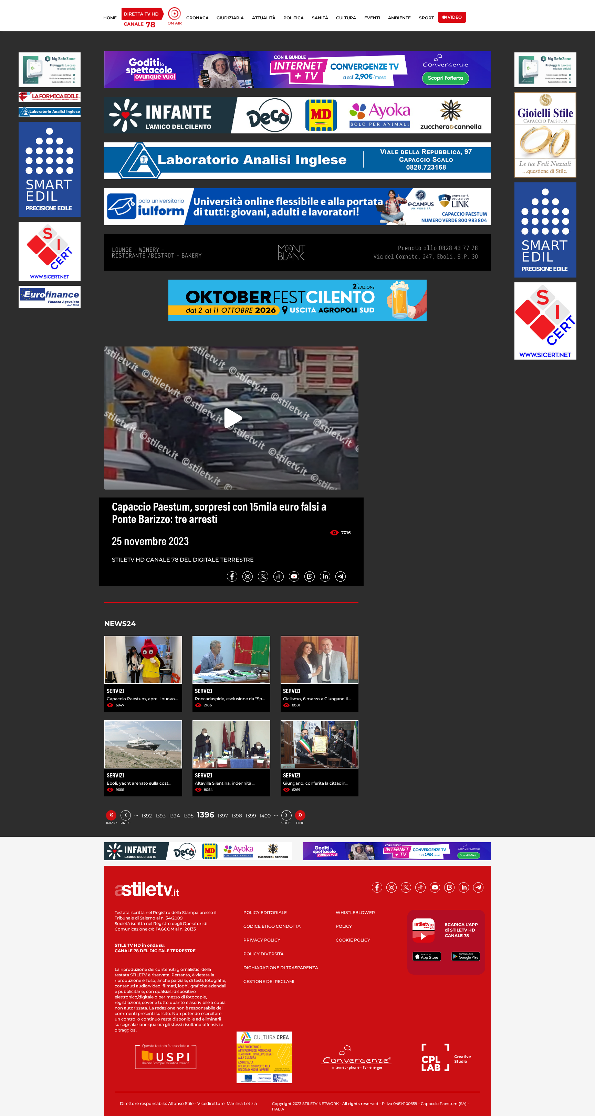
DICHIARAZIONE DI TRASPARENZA (280, 967)
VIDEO (454, 17)
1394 (174, 816)
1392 (147, 816)
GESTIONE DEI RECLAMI (268, 981)
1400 (265, 816)
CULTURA (346, 17)
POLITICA (293, 17)
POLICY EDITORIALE (265, 912)
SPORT (426, 17)
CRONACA (197, 17)
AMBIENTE (399, 17)
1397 (223, 816)
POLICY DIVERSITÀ (263, 953)
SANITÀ (320, 17)
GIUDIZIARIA (230, 17)
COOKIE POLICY (353, 940)
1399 (251, 816)
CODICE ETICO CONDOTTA (272, 926)
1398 (236, 816)
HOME (110, 17)
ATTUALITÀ (263, 17)
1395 (188, 816)
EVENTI (372, 17)
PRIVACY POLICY (261, 940)
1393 (160, 816)
